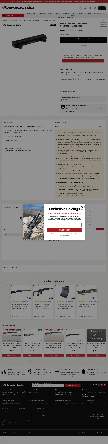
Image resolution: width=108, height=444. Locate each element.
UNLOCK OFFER (64, 230)
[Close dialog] (82, 207)
